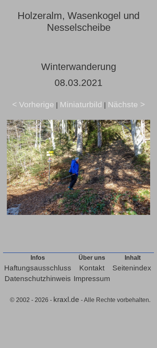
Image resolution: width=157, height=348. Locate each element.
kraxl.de (66, 300)
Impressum (92, 279)
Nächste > (126, 104)
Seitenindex (131, 268)
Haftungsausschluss (37, 268)
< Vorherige (33, 104)
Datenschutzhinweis (38, 279)
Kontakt (91, 268)
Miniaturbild (81, 104)
